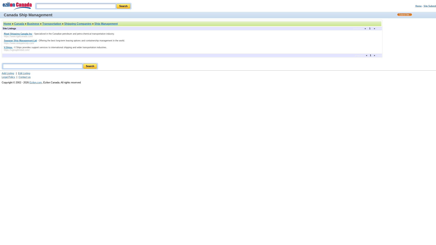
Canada (19, 23)
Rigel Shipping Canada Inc (18, 33)
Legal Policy (8, 77)
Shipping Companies (77, 23)
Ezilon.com (35, 82)
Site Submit (430, 6)
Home (418, 6)
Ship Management (106, 23)
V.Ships (8, 47)
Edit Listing (24, 73)
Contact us (25, 77)
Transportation (51, 23)
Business (33, 23)
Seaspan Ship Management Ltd (20, 40)
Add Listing (8, 73)
